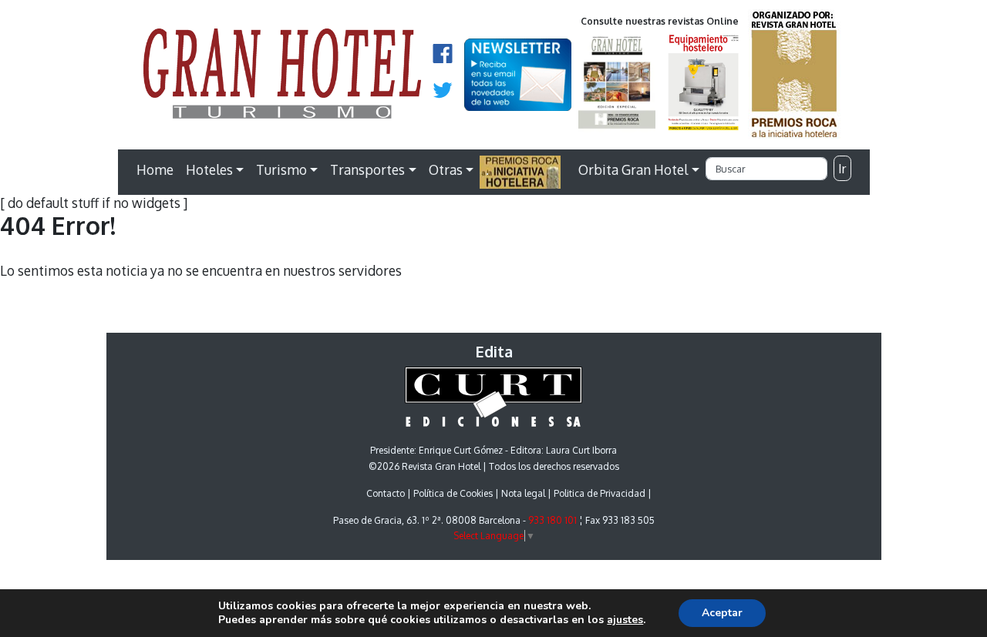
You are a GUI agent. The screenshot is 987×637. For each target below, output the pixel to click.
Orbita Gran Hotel (633, 169)
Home (154, 169)
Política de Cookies (453, 493)
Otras (446, 169)
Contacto (385, 493)
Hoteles (209, 169)
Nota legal (523, 493)
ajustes (625, 620)
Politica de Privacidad (599, 493)
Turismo (281, 169)
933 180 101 (552, 520)
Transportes (367, 169)
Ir (842, 168)
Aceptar (722, 612)
